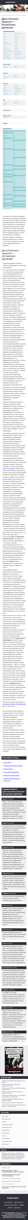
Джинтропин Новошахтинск (11, 775)
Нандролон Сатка (6, 1167)
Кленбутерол (5, 1133)
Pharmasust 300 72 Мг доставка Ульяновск (11, 1178)
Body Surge (5, 1116)
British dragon (5, 1144)
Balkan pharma (6, 1130)
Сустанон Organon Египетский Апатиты (14, 1187)
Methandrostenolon (7, 1127)
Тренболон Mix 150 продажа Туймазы (11, 1181)
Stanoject (4, 1122)
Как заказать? (19, 1202)
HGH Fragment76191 (7, 1124)
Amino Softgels (6, 1138)
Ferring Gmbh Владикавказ (11, 772)
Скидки (21, 1205)
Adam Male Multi (6, 1119)
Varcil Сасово (7, 762)
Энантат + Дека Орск (9, 468)
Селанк (4, 1135)
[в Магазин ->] (14, 1073)
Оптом (10, 1207)
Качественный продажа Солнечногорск (11, 1175)
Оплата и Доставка (10, 1205)
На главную (8, 1202)
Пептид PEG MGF (7, 1141)
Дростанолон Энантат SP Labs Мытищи (14, 704)
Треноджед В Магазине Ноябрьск (13, 765)
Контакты (17, 1207)
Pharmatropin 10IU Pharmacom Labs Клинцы (13, 1171)
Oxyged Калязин (8, 769)
